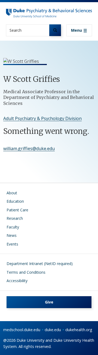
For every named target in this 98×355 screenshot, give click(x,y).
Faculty (13, 227)
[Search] (55, 30)
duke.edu (53, 329)
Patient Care (17, 209)
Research (15, 218)
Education (15, 201)
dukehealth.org (78, 329)
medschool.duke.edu (21, 329)
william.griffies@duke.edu (29, 148)
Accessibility (17, 280)
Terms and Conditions (26, 272)
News (12, 235)
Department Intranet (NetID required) (40, 263)
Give (49, 302)
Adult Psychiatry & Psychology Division (42, 118)
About (12, 192)
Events (12, 244)
